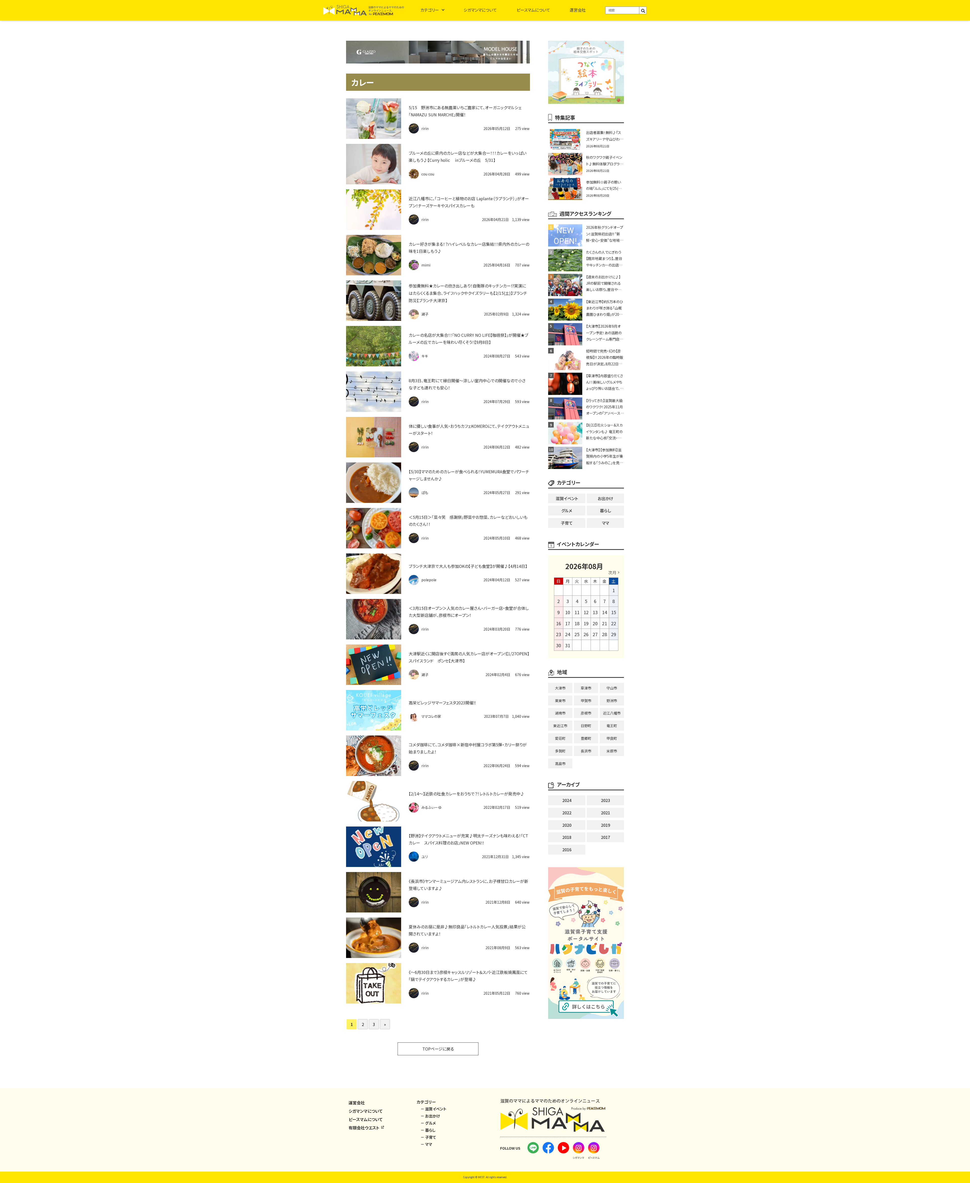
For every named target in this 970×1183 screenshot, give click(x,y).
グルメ (566, 510)
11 (576, 612)
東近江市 (560, 725)
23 (558, 634)
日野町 (586, 725)
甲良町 (612, 738)
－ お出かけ (430, 1116)
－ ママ (426, 1144)
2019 (605, 825)
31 (567, 645)
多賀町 (560, 750)
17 (567, 623)
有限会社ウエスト (364, 1128)
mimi (425, 264)
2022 (566, 813)
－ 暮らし (428, 1130)
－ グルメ (428, 1123)
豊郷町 (586, 738)
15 (613, 612)
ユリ (424, 856)
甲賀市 (586, 700)
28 (604, 634)
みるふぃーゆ (431, 807)
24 (567, 634)
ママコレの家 (431, 716)
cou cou (427, 173)
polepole (429, 579)
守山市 (612, 687)
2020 (566, 825)
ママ (605, 523)
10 (567, 612)
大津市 (560, 687)
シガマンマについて (480, 10)
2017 (605, 837)
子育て (567, 523)
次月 (612, 572)
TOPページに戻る (438, 1049)
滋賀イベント (567, 498)
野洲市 (612, 700)
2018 (566, 837)
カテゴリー (429, 10)
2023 (605, 800)
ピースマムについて (533, 10)
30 (558, 645)
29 (613, 634)
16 (558, 623)
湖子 (424, 314)
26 (586, 634)
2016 (566, 849)
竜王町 (612, 725)
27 (595, 634)
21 (604, 623)
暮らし (605, 510)
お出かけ (605, 498)
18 (576, 623)
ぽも (424, 492)
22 (613, 623)
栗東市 (560, 700)
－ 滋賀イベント (434, 1108)
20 (595, 623)
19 (586, 623)
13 (595, 612)
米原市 (612, 750)
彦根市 (586, 713)
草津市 (586, 687)
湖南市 (560, 713)
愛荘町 (560, 738)
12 (586, 612)
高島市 (560, 763)
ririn (425, 128)
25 (576, 634)
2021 (605, 813)
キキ (424, 356)
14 (604, 612)
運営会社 (578, 10)
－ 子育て (428, 1137)
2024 (566, 800)
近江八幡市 (612, 713)
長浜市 (586, 750)
